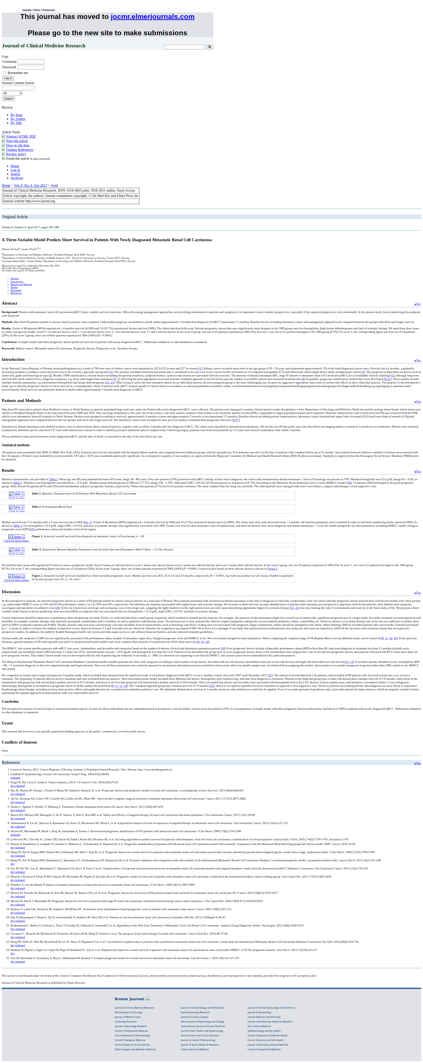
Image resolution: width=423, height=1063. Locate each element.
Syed (54, 185)
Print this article (17, 141)
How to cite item (17, 145)
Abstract (12, 136)
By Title (16, 123)
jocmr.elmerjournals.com (153, 16)
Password (9, 67)
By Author (18, 119)
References (16, 293)
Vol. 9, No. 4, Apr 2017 (30, 185)
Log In (15, 170)
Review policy (16, 154)
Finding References (19, 150)
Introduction (17, 281)
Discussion (16, 290)
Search (15, 174)
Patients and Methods (21, 284)
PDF (32, 136)
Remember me (18, 73)
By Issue (17, 115)
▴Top (417, 304)
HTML (23, 136)
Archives (17, 178)
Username (9, 61)
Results (14, 287)
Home (15, 166)
